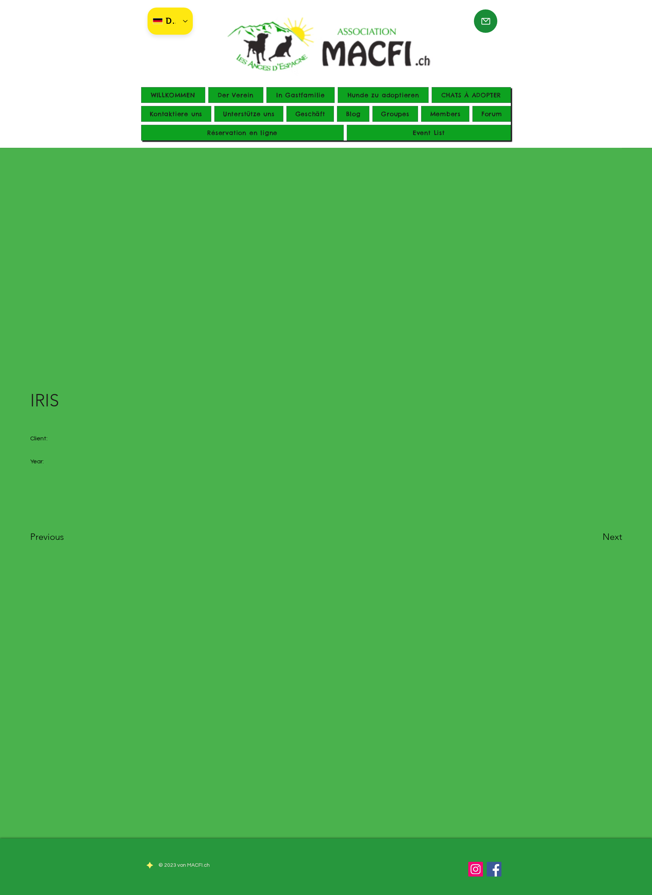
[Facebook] (494, 869)
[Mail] (485, 21)
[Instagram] (475, 869)
